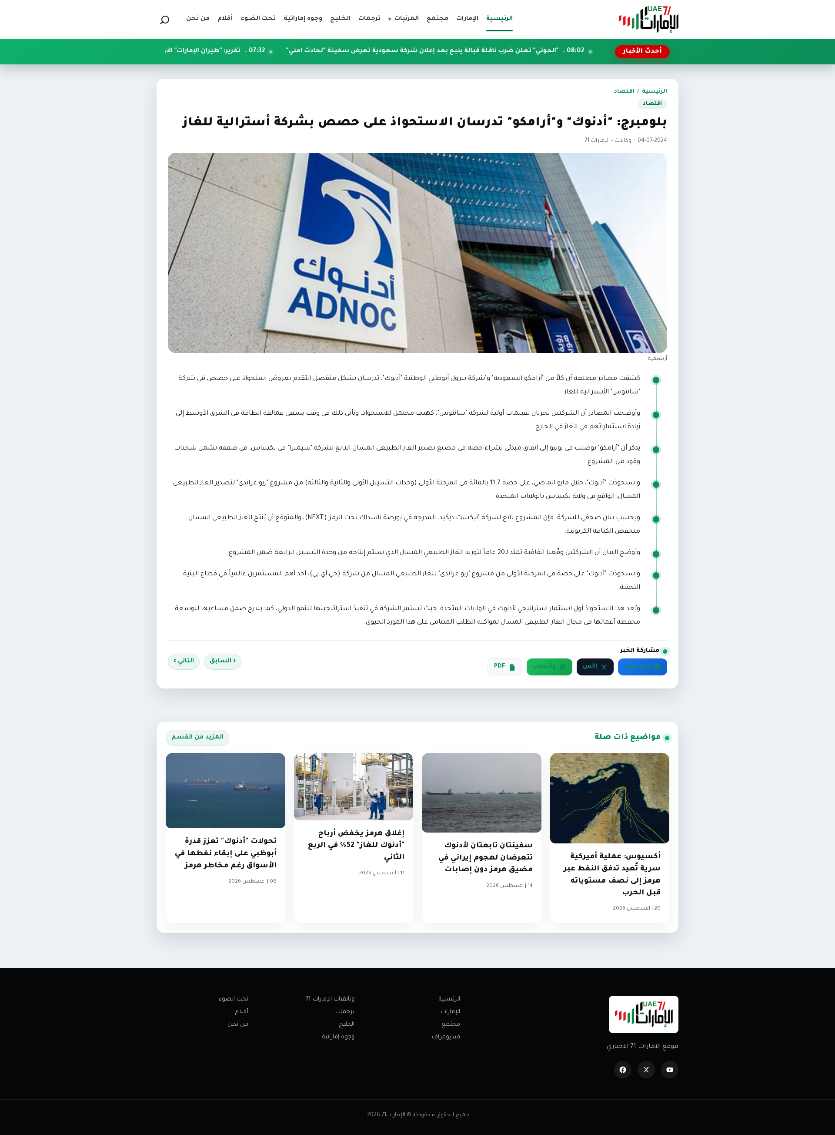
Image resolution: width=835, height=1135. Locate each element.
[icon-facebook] (622, 1069)
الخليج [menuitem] (340, 19)
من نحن (237, 1024)
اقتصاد (624, 92)
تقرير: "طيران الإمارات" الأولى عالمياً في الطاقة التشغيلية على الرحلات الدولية (193, 51)
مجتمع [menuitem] (437, 19)
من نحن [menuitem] (198, 19)
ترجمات (344, 1012)
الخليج (346, 1024)
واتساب (544, 667)
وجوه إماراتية (338, 1037)
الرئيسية (654, 92)
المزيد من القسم (197, 737)
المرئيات (403, 19)
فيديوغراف (446, 1037)
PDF (499, 667)
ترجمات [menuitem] (369, 19)
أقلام (241, 1012)
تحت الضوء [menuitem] (258, 19)
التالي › (184, 661)
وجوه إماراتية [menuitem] (303, 19)
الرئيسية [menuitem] (499, 19)
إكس (590, 667)
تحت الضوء (233, 999)
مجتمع (450, 1024)
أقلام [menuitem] (225, 19)
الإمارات (450, 1012)
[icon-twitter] (646, 1069)
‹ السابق (223, 661)
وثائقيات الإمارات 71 (330, 999)
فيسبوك (637, 667)
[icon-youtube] (669, 1069)
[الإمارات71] (648, 19)
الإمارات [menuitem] (467, 19)
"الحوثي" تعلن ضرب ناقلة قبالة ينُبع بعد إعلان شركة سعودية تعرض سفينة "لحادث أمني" (491, 51)
